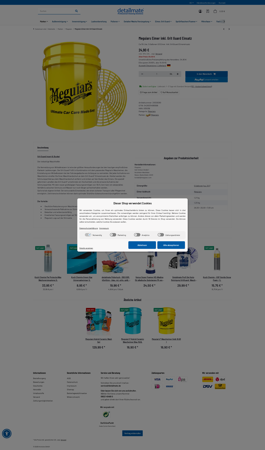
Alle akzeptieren (171, 245)
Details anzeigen (86, 248)
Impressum (104, 228)
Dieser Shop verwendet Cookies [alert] (132, 203)
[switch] (88, 234)
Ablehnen (142, 245)
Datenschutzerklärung (88, 228)
